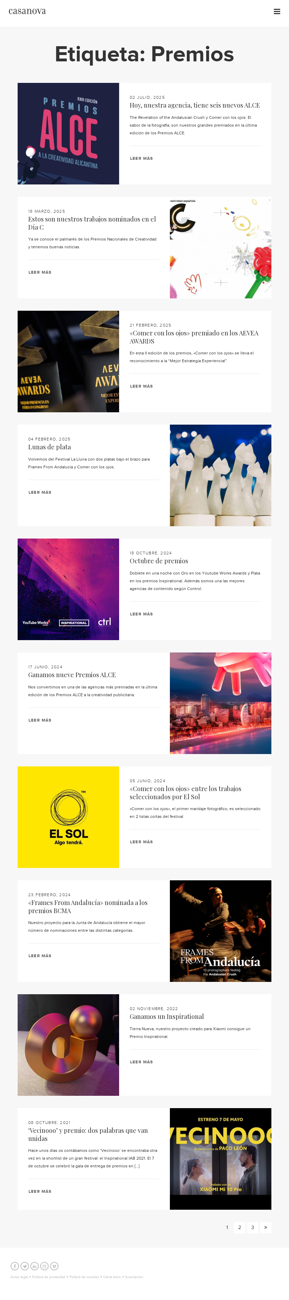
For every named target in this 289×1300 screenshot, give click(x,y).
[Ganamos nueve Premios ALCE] (220, 703)
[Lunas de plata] (220, 475)
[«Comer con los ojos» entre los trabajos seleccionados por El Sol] (68, 817)
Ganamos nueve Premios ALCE (72, 674)
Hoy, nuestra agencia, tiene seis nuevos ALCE (195, 105)
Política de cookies (84, 1277)
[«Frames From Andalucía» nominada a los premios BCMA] (220, 931)
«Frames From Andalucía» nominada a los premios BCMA (88, 906)
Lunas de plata (49, 447)
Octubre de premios (159, 561)
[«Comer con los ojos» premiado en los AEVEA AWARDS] (68, 361)
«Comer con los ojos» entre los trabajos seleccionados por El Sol (185, 792)
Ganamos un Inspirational (167, 1016)
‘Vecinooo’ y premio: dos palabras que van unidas (88, 1134)
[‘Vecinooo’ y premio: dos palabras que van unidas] (220, 1159)
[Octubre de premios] (68, 589)
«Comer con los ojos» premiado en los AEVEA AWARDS (194, 337)
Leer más (141, 158)
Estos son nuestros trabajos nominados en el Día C (92, 223)
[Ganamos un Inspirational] (68, 1045)
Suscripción (134, 1277)
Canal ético (112, 1277)
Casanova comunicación (27, 11)
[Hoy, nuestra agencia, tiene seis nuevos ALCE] (68, 133)
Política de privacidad (48, 1277)
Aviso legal (19, 1277)
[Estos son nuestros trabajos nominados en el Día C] (220, 247)
